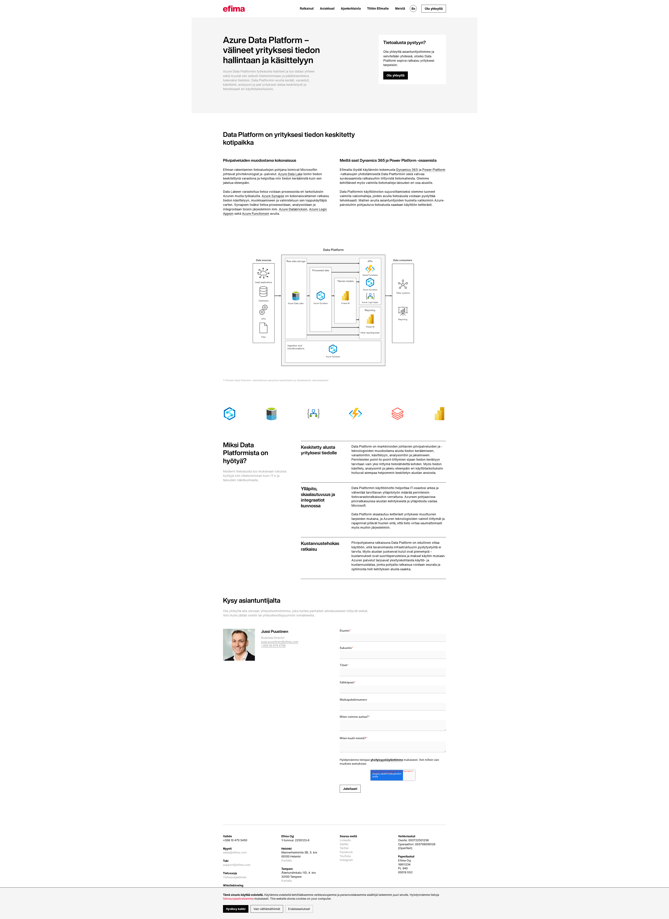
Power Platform (433, 169)
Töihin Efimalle (378, 8)
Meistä (400, 8)
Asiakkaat (327, 8)
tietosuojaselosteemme (238, 899)
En (413, 8)
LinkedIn (345, 840)
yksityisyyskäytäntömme (387, 760)
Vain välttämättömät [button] (266, 909)
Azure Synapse (273, 196)
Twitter (344, 848)
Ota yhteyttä (434, 8)
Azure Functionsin (255, 213)
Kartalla (286, 861)
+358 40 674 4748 (273, 645)
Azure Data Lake (290, 174)
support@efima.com (236, 865)
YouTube (345, 856)
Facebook (346, 852)
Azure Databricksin (293, 209)
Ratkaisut (307, 8)
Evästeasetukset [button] (299, 909)
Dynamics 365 (407, 169)
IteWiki (344, 844)
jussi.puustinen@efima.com (279, 642)
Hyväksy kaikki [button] (235, 909)
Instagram (346, 860)
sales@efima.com (235, 853)
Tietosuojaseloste (234, 877)
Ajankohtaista (351, 8)
